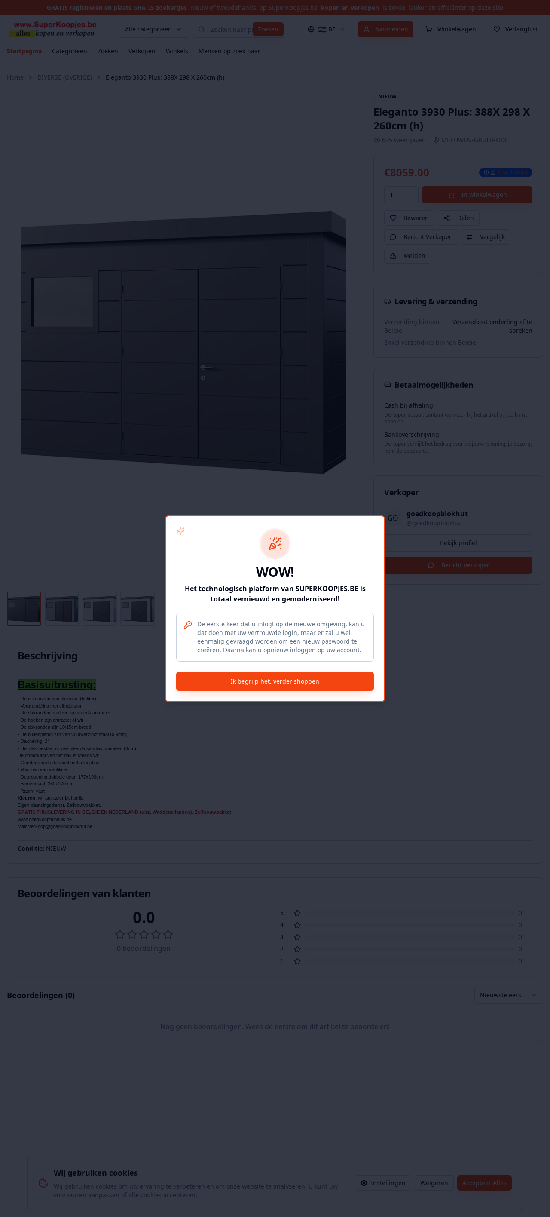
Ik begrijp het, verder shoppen (275, 681)
